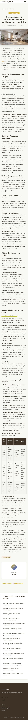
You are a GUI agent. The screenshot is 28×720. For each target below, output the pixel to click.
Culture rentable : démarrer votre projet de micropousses (13, 674)
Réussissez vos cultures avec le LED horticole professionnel (11, 669)
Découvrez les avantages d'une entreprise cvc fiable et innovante (14, 604)
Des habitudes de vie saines (9, 316)
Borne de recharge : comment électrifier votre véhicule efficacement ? (14, 624)
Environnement (10, 8)
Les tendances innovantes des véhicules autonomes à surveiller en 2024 (12, 629)
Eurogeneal (7, 1)
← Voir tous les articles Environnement (12, 583)
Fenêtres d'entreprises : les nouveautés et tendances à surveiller (12, 644)
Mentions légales (5, 708)
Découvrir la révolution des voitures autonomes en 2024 (11, 639)
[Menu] (25, 1)
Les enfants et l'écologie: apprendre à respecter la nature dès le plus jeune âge (12, 664)
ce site (3, 61)
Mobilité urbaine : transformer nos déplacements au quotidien (11, 619)
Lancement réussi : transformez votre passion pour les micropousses (13, 634)
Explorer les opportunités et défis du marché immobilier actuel (13, 654)
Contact (3, 710)
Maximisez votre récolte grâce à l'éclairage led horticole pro (13, 609)
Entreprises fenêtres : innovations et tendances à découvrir (11, 614)
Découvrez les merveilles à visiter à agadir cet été (13, 659)
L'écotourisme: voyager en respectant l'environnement (12, 649)
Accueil (3, 8)
